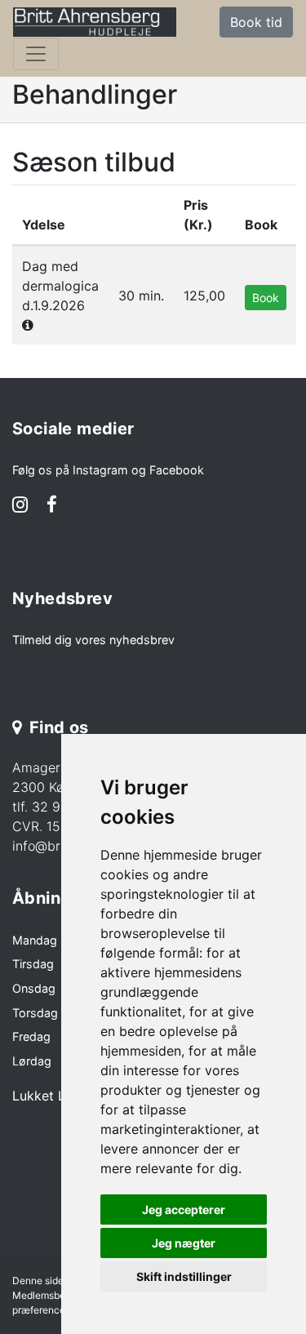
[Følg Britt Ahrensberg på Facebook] (52, 506)
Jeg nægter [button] (183, 1243)
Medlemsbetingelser (58, 1295)
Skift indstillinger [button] (184, 1276)
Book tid (256, 22)
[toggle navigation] (36, 54)
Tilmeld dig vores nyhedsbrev (93, 640)
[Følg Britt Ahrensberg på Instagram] (20, 506)
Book (265, 298)
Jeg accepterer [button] (183, 1209)
